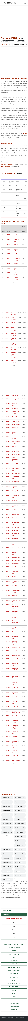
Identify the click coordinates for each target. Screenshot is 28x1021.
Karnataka (14, 977)
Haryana (14, 964)
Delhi (10, 44)
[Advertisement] (14, 21)
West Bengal (14, 1009)
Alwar (14, 926)
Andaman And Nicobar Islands (14, 944)
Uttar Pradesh (14, 1006)
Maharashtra (14, 987)
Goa (14, 957)
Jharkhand (14, 973)
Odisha (14, 990)
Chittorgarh (14, 937)
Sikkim (14, 996)
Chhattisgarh (14, 954)
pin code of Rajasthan (7, 164)
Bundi (14, 933)
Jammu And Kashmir (14, 970)
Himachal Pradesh (14, 967)
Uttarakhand (14, 1003)
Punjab (14, 993)
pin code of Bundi (5, 166)
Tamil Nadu (14, 1000)
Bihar (14, 951)
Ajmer (14, 922)
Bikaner (14, 929)
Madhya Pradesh (13, 983)
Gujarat (14, 960)
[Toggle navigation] (25, 3)
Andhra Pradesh (14, 947)
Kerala (13, 980)
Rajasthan (4, 44)
